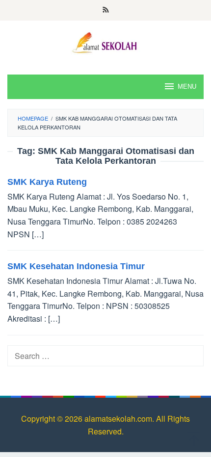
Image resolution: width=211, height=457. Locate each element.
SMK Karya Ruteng (47, 182)
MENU (187, 86)
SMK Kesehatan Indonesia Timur (76, 266)
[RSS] (105, 10)
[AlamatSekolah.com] (105, 41)
